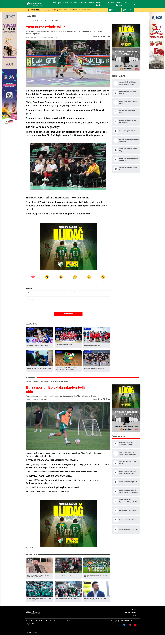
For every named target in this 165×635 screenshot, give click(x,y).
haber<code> (35, 632)
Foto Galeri (30, 621)
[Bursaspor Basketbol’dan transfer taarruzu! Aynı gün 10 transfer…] (68, 358)
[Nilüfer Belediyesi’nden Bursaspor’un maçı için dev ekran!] (68, 588)
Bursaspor (57, 3)
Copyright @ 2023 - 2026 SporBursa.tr (124, 621)
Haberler (28, 21)
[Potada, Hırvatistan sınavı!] (96, 334)
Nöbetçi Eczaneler (42, 621)
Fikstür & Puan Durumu (121, 4)
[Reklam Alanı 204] (68, 247)
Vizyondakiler (30, 624)
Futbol (65, 3)
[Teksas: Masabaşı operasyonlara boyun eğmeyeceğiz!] (39, 588)
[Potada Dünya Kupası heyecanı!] (96, 358)
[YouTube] (135, 625)
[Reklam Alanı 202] (126, 35)
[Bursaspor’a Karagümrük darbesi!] (68, 565)
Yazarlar (111, 3)
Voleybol (82, 3)
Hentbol (91, 3)
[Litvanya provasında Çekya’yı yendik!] (39, 334)
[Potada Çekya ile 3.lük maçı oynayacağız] (68, 334)
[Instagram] (130, 625)
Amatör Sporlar (98, 4)
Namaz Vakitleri (66, 621)
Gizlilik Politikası (130, 612)
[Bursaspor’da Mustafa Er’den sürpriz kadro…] (96, 565)
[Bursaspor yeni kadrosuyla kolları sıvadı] (39, 358)
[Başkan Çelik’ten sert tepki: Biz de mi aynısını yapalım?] (96, 588)
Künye (134, 609)
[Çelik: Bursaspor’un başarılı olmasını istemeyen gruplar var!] (39, 565)
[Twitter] (124, 625)
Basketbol (73, 3)
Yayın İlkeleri (132, 615)
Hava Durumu (54, 621)
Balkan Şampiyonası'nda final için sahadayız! (71, 10)
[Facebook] (119, 625)
